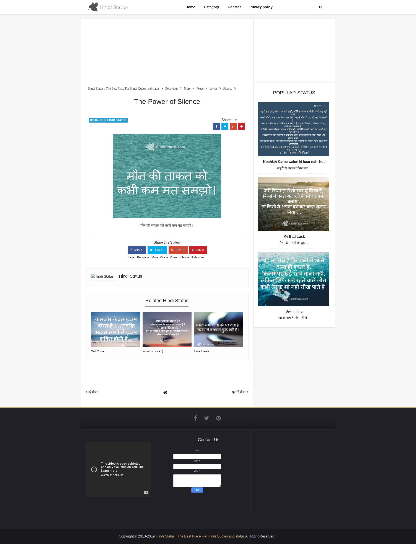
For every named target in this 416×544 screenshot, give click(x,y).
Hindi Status (130, 276)
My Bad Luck (294, 236)
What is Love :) (153, 351)
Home (190, 7)
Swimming (294, 311)
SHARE (138, 250)
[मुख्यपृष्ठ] (165, 392)
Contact (234, 7)
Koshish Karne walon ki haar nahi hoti (294, 162)
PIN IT (200, 250)
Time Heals (201, 351)
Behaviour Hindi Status (108, 120)
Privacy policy (261, 7)
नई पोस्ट (92, 392)
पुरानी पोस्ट (239, 392)
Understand (198, 257)
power (174, 257)
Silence (184, 257)
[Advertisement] (167, 53)
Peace (164, 257)
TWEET (159, 250)
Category (211, 7)
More (155, 257)
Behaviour (143, 257)
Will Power (98, 351)
